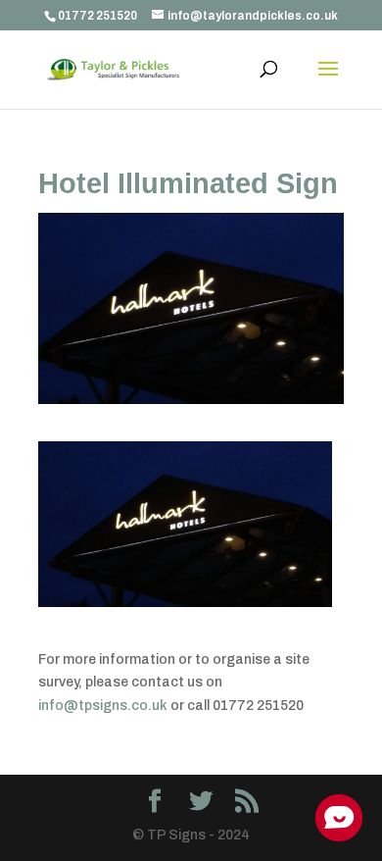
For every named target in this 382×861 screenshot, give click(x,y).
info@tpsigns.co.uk (102, 705)
